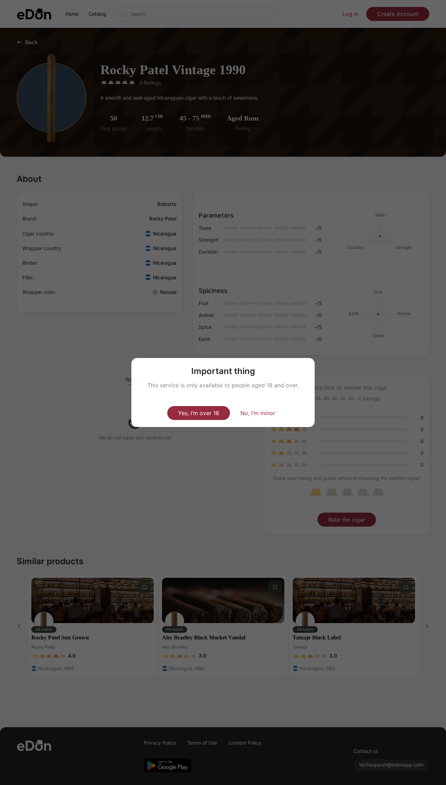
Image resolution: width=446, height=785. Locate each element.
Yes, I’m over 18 (198, 413)
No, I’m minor (257, 413)
